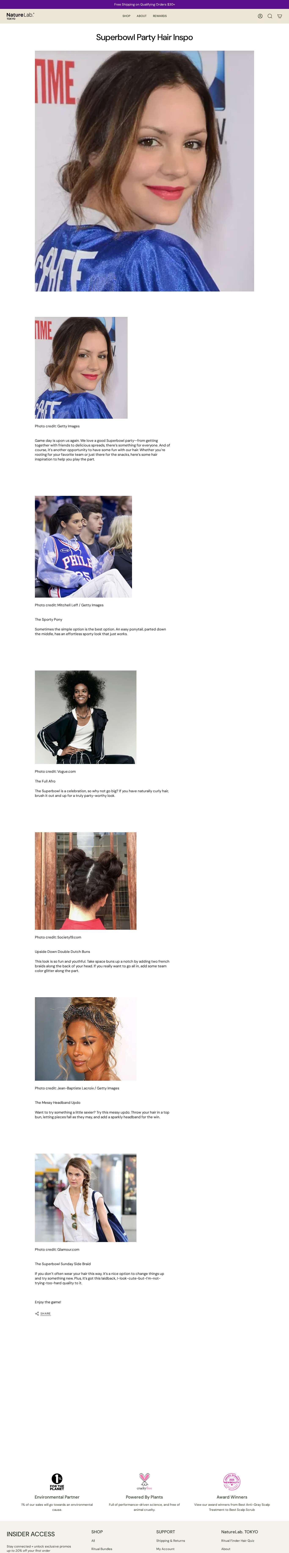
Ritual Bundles (101, 1549)
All (93, 1541)
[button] (126, 16)
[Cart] (280, 16)
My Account (165, 1549)
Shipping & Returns (170, 1541)
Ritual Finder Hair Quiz (237, 1541)
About (225, 1549)
